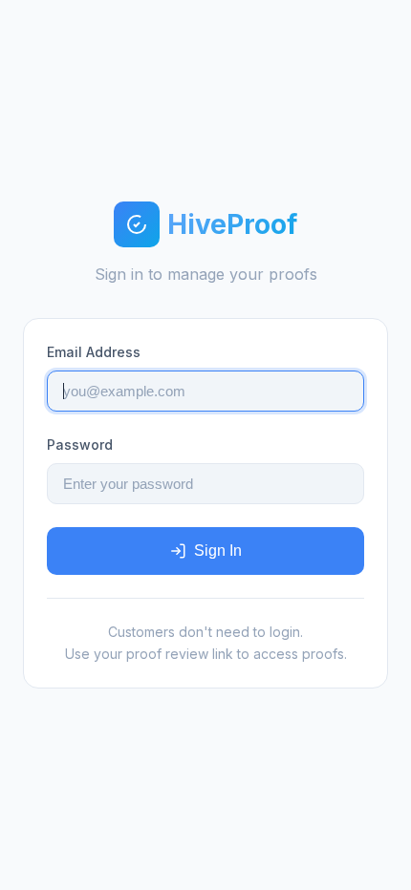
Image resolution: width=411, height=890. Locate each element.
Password (80, 444)
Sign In (218, 550)
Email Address (94, 352)
